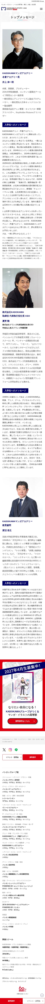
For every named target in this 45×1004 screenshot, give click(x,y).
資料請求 (33, 757)
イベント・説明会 (12, 757)
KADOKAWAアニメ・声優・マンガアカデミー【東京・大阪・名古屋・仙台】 (23, 739)
